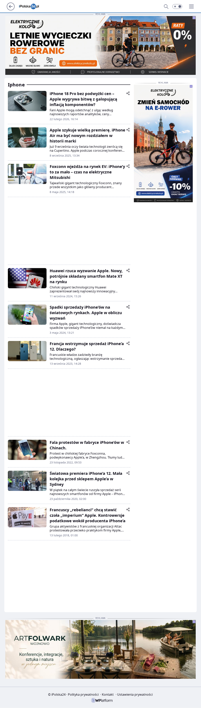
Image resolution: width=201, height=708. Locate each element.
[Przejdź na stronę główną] (11, 9)
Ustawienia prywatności (134, 694)
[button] (177, 6)
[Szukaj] (166, 6)
